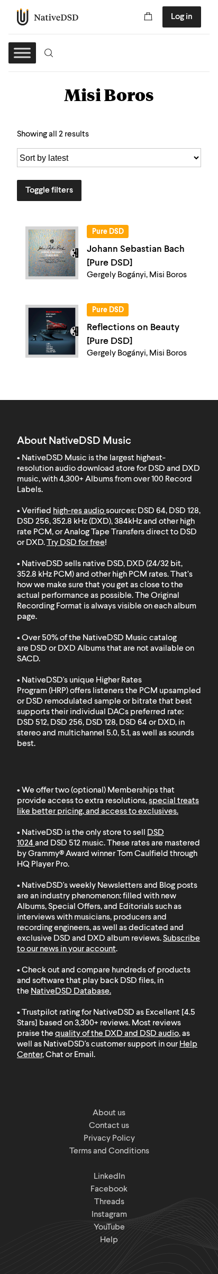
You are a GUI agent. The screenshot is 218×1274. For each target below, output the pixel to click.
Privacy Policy (109, 1138)
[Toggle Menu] (22, 53)
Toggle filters (49, 190)
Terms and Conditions (109, 1151)
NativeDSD (48, 16)
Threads (109, 1202)
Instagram (109, 1215)
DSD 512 (65, 843)
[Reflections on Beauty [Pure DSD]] (51, 331)
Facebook (109, 1189)
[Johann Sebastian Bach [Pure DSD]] (51, 252)
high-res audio (78, 511)
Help (109, 1240)
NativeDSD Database (70, 991)
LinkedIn (109, 1176)
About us (109, 1113)
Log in (182, 17)
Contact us (109, 1126)
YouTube (109, 1227)
